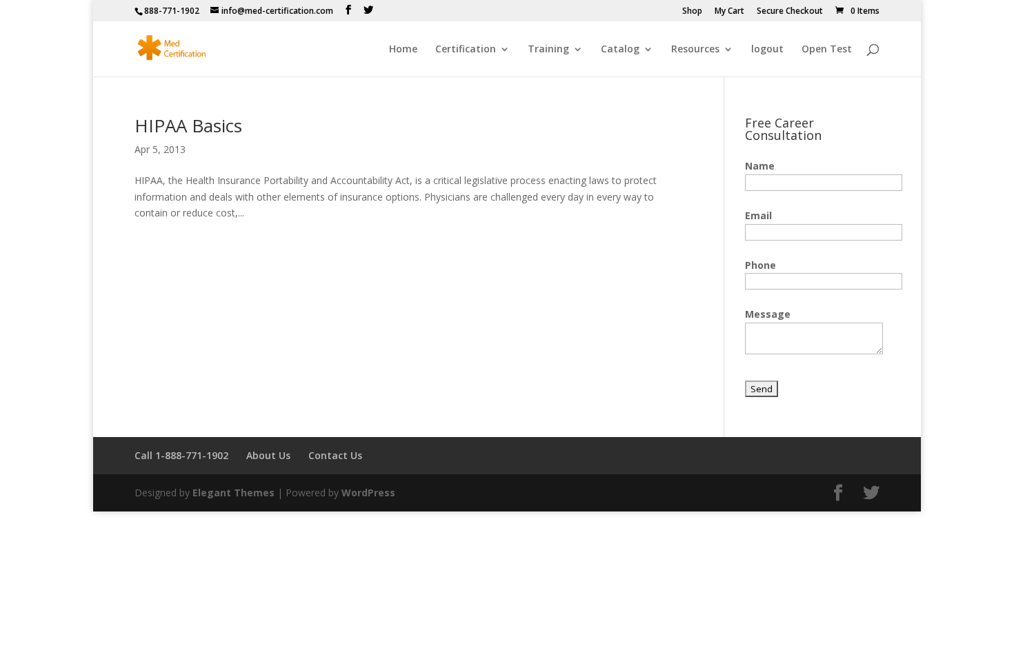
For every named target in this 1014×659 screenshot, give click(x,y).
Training (548, 49)
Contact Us (335, 455)
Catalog (620, 49)
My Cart (729, 12)
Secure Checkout (790, 12)
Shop (692, 12)
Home (403, 49)
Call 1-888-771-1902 (181, 455)
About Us (268, 455)
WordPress (368, 492)
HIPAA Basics (188, 125)
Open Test (827, 49)
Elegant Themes (233, 492)
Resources (695, 49)
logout (767, 49)
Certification (465, 49)
